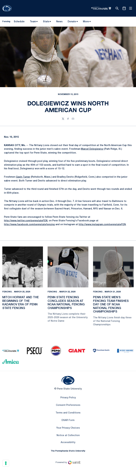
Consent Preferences (68, 405)
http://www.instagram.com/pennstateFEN (102, 225)
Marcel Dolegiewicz (92, 149)
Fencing (7, 292)
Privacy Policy (68, 398)
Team (33, 22)
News (59, 22)
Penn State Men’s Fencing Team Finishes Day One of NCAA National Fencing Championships (111, 304)
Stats (46, 22)
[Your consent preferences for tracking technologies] (6, 463)
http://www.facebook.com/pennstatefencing (29, 225)
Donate (72, 22)
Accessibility (68, 442)
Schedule (19, 22)
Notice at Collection (68, 435)
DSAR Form (68, 420)
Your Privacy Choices (68, 428)
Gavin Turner (23, 177)
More (86, 22)
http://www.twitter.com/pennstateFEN (25, 221)
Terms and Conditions (68, 413)
